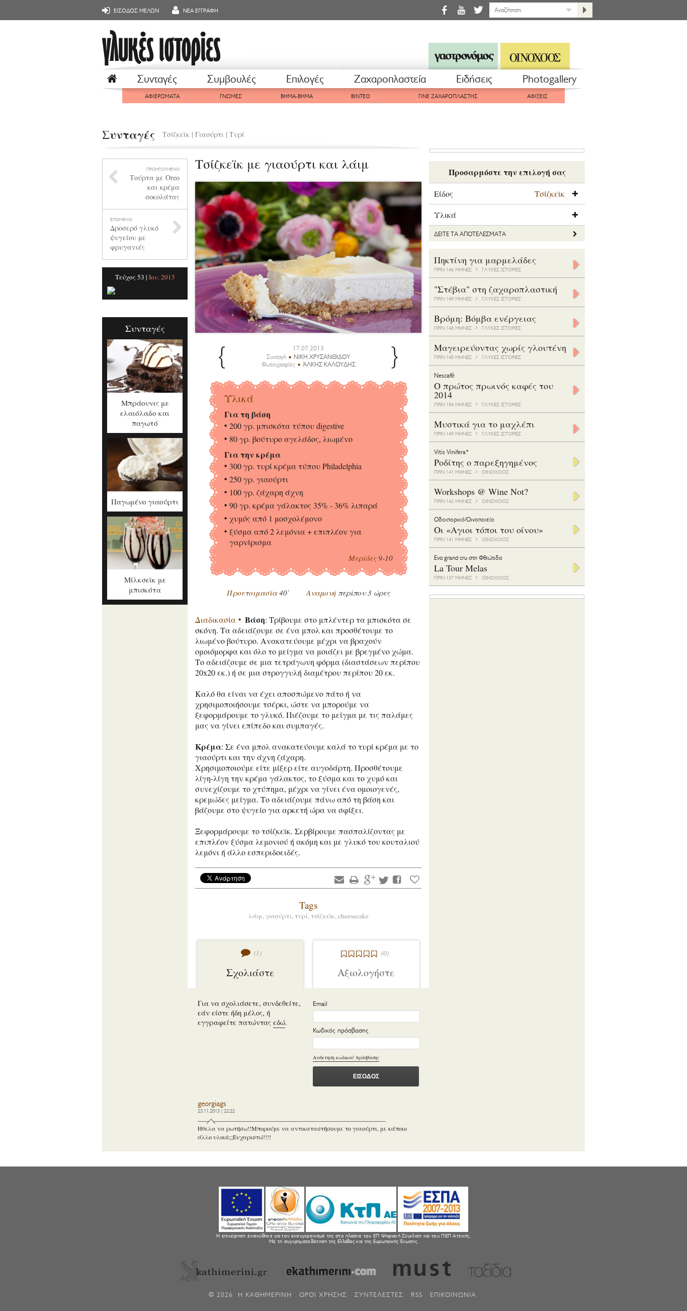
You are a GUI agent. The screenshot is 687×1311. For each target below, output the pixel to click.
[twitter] (477, 10)
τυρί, (303, 915)
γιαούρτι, (280, 915)
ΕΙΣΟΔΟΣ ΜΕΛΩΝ (135, 11)
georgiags (212, 1104)
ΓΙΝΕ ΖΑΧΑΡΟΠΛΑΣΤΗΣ (448, 96)
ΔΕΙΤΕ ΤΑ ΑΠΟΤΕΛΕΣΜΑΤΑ (470, 234)
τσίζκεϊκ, (324, 915)
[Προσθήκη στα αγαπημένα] (414, 879)
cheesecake (353, 915)
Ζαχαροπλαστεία (390, 79)
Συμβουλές (231, 79)
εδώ (279, 1022)
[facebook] (444, 10)
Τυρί (236, 134)
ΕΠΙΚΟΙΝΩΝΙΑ (453, 1294)
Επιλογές (305, 79)
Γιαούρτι (209, 134)
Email (320, 1003)
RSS (416, 1294)
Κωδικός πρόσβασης (341, 1030)
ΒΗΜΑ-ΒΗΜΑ (297, 96)
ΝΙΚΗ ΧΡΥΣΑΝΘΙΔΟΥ (322, 356)
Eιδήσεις (474, 79)
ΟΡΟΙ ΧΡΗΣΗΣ (323, 1294)
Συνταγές (157, 79)
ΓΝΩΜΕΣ (231, 96)
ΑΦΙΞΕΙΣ (537, 96)
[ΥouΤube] (461, 10)
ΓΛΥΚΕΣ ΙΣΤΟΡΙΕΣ (501, 269)
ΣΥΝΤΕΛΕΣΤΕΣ (379, 1294)
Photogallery (549, 79)
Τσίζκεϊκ (176, 134)
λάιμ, (257, 915)
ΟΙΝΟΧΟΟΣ (495, 472)
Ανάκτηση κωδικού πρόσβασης (346, 1057)
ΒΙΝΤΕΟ (360, 96)
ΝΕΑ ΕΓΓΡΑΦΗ (200, 11)
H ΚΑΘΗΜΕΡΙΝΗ (265, 1294)
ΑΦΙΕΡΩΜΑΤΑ (162, 96)
